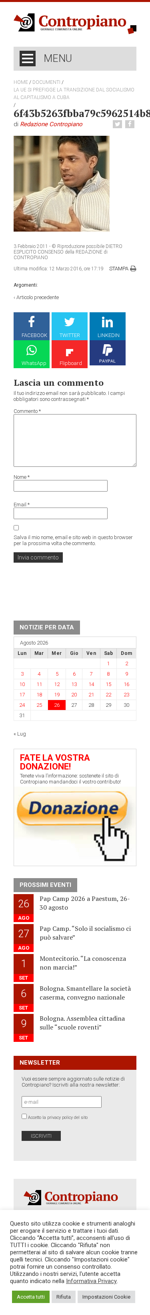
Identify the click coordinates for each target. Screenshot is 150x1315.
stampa (118, 269)
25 (39, 705)
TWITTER (70, 335)
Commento (27, 411)
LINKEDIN (109, 335)
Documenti (46, 82)
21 (91, 695)
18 (39, 695)
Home (21, 82)
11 (39, 684)
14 (91, 684)
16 (126, 684)
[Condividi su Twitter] (118, 124)
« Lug (20, 734)
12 (57, 684)
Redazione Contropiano (51, 124)
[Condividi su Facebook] (130, 124)
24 (22, 705)
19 (57, 695)
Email (22, 505)
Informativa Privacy (91, 1281)
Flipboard (71, 363)
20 (74, 695)
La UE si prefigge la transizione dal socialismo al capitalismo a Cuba (74, 93)
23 (126, 695)
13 (74, 684)
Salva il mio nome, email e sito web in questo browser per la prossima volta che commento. (73, 540)
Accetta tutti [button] (31, 1297)
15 (108, 684)
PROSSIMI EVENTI (45, 885)
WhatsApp (34, 363)
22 (108, 695)
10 (22, 684)
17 (22, 695)
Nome (22, 477)
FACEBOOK (34, 335)
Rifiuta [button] (63, 1297)
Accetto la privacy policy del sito (58, 1117)
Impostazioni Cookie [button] (106, 1297)
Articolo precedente (37, 297)
